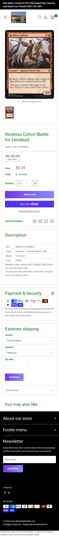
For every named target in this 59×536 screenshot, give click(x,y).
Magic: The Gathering (17, 147)
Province (9, 347)
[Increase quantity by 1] (35, 183)
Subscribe (13, 468)
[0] (52, 17)
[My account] (45, 17)
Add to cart (30, 194)
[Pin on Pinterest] (40, 221)
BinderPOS (42, 524)
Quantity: (9, 183)
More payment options (29, 211)
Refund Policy (12, 390)
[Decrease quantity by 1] (19, 183)
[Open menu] (5, 17)
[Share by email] (52, 221)
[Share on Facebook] (35, 221)
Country (9, 335)
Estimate (14, 377)
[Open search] (39, 17)
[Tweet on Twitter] (46, 221)
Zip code (9, 359)
